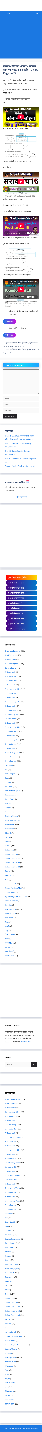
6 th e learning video (12, 727)
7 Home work (10, 736)
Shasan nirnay (10, 892)
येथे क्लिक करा (9, 321)
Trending (8, 905)
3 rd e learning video (12, 689)
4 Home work (10, 697)
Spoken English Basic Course (16, 896)
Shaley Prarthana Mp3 (13, 888)
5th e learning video (12, 714)
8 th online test (10, 757)
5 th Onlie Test (10, 710)
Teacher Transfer (11, 901)
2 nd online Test (11, 681)
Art (6, 769)
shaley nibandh (10, 884)
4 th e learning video (12, 702)
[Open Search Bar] (37, 13)
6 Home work (10, 723)
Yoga (7, 922)
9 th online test (10, 761)
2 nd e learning (10, 676)
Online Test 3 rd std (12, 863)
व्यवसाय (7, 947)
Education (9, 786)
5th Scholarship (11, 719)
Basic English (10, 774)
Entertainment (10, 795)
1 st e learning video (12, 651)
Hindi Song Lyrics (12, 820)
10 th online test (11, 668)
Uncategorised (10, 909)
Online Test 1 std (11, 854)
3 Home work (10, 685)
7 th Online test (11, 744)
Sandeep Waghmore (21, 5)
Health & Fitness (11, 816)
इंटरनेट (7, 926)
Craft (7, 778)
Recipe (7, 871)
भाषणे (7, 939)
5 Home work (10, 706)
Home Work (9, 824)
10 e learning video (12, 664)
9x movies (9, 765)
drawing (8, 782)
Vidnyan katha (10, 913)
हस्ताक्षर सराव (9, 956)
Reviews (8, 875)
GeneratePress (33, 1428)
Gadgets (8, 808)
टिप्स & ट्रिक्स (10, 935)
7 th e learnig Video (12, 740)
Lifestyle (8, 833)
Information (9, 829)
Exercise (8, 803)
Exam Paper (9, 799)
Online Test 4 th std (12, 867)
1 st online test (10, 659)
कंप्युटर (7, 930)
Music (7, 841)
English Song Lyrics (12, 791)
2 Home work (10, 672)
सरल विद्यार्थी (9, 952)
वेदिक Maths (9, 943)
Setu (6, 880)
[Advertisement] (21, 37)
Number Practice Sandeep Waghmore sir (20, 466)
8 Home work (10, 748)
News (7, 846)
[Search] (34, 1064)
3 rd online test (10, 693)
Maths (7, 837)
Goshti (7, 812)
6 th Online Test (11, 731)
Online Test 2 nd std (12, 858)
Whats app (9, 918)
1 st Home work (11, 655)
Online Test (9, 850)
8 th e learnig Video (12, 752)
